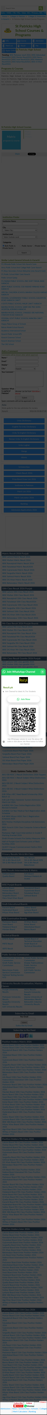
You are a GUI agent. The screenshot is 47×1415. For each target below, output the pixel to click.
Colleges (43, 1409)
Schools (34, 1409)
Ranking (32, 1412)
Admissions (6, 1409)
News (14, 1409)
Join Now (25, 699)
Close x (43, 1402)
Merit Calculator (20, 1412)
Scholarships (24, 1409)
